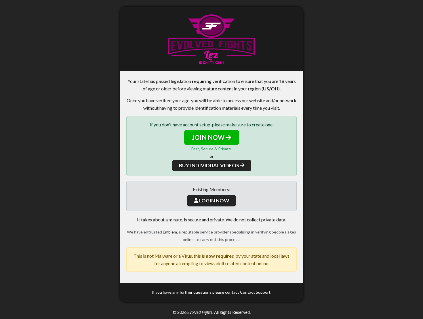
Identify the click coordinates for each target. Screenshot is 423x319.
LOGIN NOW (213, 201)
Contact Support (255, 292)
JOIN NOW (209, 137)
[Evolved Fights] (211, 39)
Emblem (170, 231)
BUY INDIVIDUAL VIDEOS (209, 165)
